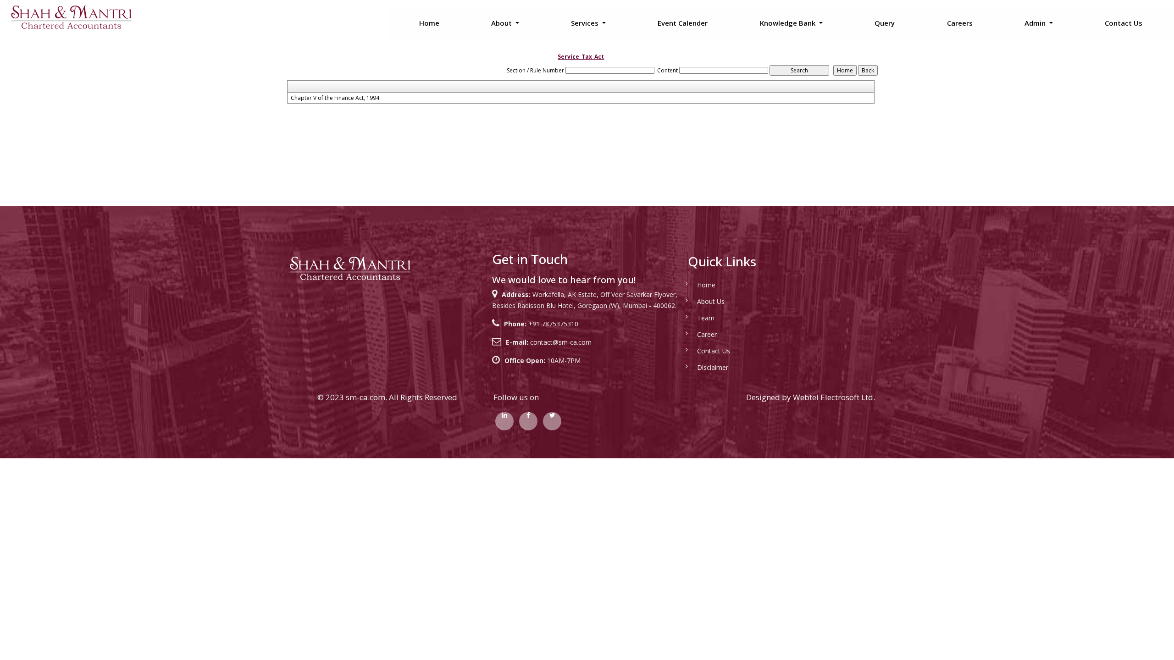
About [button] (502, 23)
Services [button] (585, 23)
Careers (960, 23)
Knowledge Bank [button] (788, 23)
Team (705, 318)
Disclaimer (712, 367)
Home (429, 23)
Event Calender (683, 23)
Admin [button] (1035, 23)
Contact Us (1123, 23)
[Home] (71, 17)
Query (885, 23)
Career (707, 334)
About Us (711, 301)
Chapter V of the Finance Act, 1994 (335, 98)
